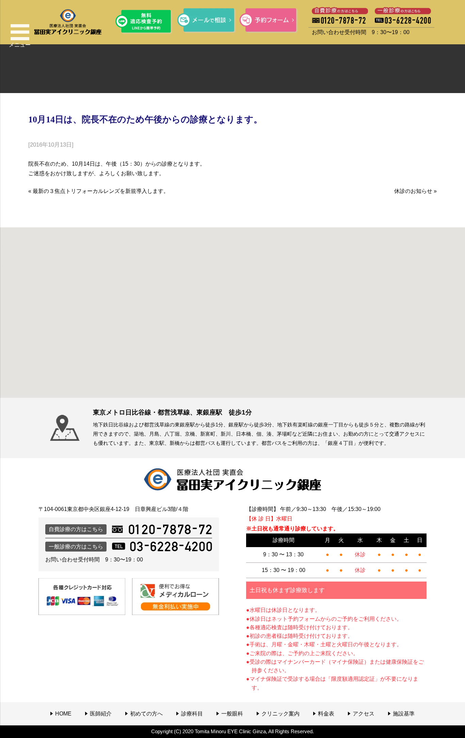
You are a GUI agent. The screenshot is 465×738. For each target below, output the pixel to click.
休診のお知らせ (413, 191)
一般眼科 (232, 714)
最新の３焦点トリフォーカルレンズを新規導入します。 (101, 191)
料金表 (326, 714)
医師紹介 (101, 714)
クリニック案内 (280, 714)
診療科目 (192, 714)
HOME (63, 714)
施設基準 (404, 714)
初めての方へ (146, 714)
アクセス (363, 714)
